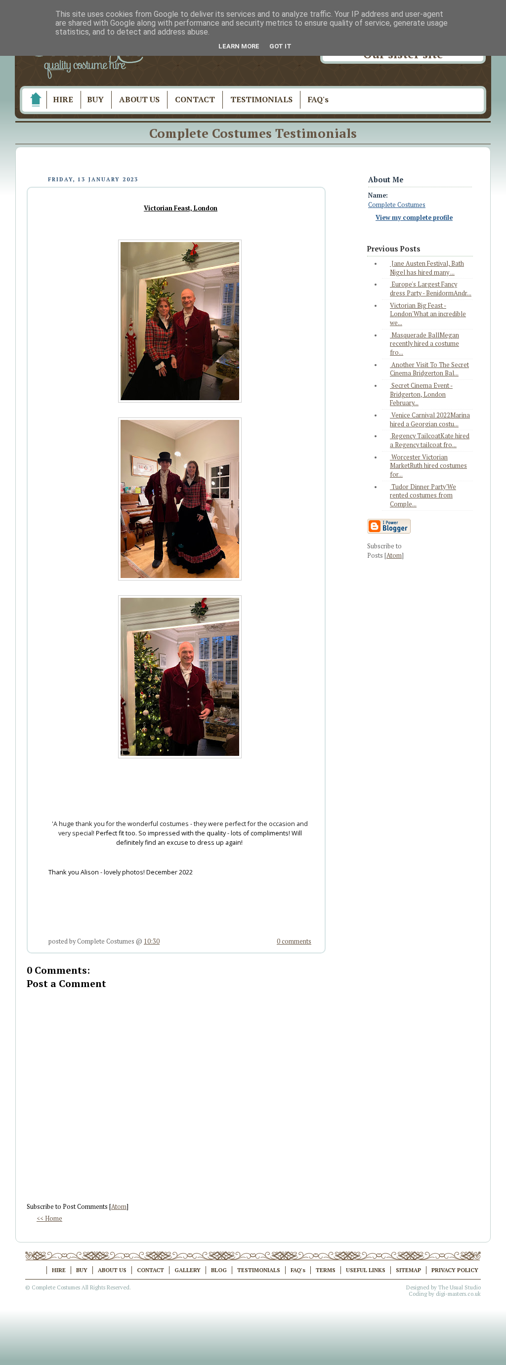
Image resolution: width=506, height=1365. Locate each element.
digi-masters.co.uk (458, 1293)
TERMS (326, 1270)
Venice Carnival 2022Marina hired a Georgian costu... (430, 419)
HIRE (63, 99)
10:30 (152, 941)
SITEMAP (408, 1270)
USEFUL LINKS (365, 1270)
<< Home (49, 1218)
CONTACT (195, 99)
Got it (280, 46)
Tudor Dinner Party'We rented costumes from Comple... (423, 495)
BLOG (219, 1270)
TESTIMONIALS (261, 99)
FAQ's (318, 99)
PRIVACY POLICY (454, 1270)
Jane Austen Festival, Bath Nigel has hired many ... (427, 268)
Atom (118, 1206)
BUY (95, 99)
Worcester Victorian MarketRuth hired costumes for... (428, 466)
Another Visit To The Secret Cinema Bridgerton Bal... (429, 369)
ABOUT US (139, 99)
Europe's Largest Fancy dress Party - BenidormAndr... (430, 288)
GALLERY (187, 1270)
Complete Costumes (396, 205)
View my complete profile (414, 217)
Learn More (238, 46)
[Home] (35, 100)
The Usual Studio (459, 1287)
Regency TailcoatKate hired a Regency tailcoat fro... (429, 440)
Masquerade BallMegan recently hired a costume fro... (424, 344)
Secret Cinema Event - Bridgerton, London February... (421, 394)
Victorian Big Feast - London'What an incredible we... (428, 314)
